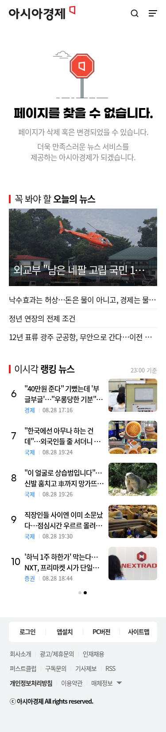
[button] (79, 592)
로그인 (27, 631)
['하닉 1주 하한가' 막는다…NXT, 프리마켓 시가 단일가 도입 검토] (132, 563)
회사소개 (20, 653)
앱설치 (65, 631)
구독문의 (55, 668)
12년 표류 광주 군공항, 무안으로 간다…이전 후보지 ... (83, 336)
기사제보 (86, 668)
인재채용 (93, 653)
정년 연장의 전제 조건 (42, 318)
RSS (110, 668)
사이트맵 (138, 631)
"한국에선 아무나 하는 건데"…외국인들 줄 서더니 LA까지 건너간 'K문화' (62, 435)
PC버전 (101, 631)
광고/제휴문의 (57, 653)
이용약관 (71, 682)
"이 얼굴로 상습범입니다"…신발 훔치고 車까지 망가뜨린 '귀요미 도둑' (63, 477)
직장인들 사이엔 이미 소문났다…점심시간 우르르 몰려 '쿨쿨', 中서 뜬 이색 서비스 (63, 520)
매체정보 (101, 682)
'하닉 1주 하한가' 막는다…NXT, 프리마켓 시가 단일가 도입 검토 (61, 562)
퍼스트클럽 (23, 668)
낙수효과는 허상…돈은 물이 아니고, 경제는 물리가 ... (83, 299)
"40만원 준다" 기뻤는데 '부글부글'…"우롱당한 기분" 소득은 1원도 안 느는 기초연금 (64, 393)
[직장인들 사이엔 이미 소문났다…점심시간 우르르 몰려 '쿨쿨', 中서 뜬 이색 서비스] (132, 521)
